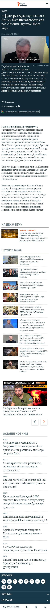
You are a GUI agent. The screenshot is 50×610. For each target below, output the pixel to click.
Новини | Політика (27, 230)
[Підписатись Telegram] (37, 581)
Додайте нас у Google (11, 607)
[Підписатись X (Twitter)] (15, 581)
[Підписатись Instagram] (26, 581)
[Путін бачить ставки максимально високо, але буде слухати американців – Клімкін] (10, 273)
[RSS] (43, 581)
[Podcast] (3, 587)
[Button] (8, 102)
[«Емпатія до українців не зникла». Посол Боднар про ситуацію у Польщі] (10, 285)
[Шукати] (44, 607)
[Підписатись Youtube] (20, 581)
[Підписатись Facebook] (3, 581)
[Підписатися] (9, 587)
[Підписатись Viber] (31, 581)
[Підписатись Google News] (9, 581)
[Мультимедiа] (27, 607)
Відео (4, 11)
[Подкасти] (36, 607)
